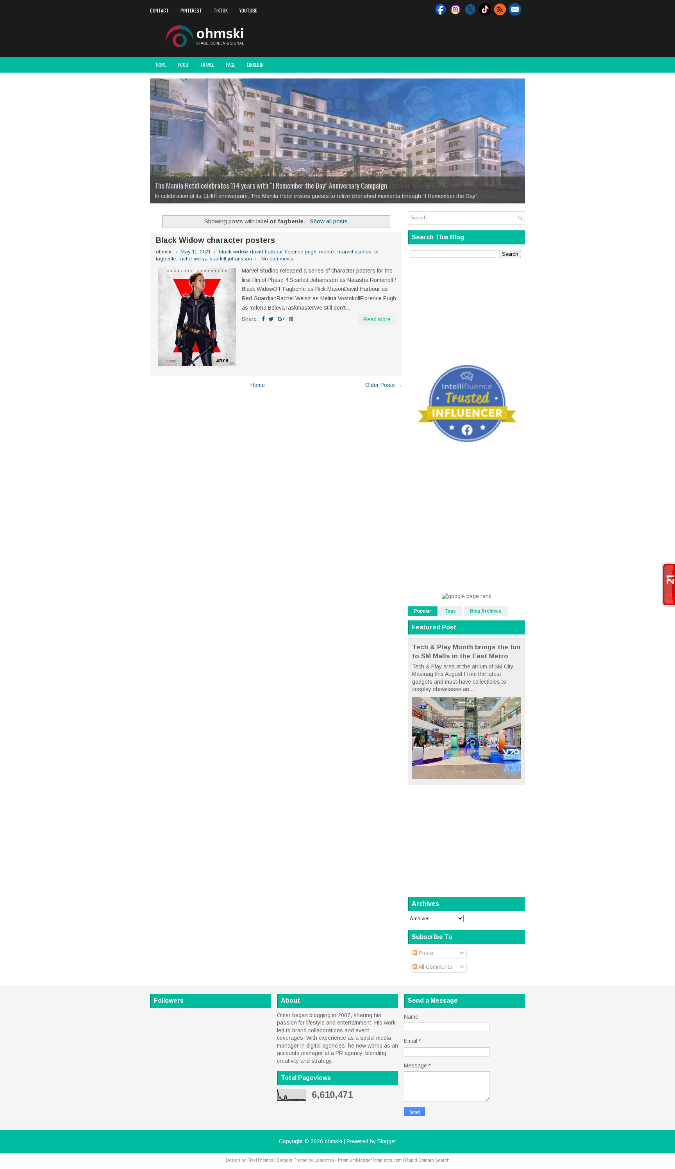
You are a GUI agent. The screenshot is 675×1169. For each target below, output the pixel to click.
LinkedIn (255, 64)
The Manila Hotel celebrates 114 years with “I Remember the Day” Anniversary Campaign (271, 185)
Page (230, 64)
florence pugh (300, 252)
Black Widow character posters (215, 240)
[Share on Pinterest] (291, 319)
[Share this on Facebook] (263, 319)
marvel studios (354, 252)
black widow (233, 252)
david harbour (266, 252)
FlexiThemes (260, 1160)
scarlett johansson (231, 259)
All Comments (434, 967)
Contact (159, 10)
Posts (425, 953)
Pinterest (191, 10)
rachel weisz (193, 259)
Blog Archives (486, 611)
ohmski (333, 1141)
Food (183, 64)
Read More (377, 319)
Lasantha (324, 1160)
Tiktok (221, 10)
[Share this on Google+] (281, 319)
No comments (277, 259)
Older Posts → (383, 385)
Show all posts (328, 221)
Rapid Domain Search (427, 1160)
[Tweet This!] (271, 319)
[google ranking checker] (466, 596)
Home (161, 64)
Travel (207, 64)
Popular (422, 611)
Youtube (248, 10)
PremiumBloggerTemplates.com (370, 1160)
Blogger (386, 1141)
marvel (327, 252)
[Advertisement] (433, 36)
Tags (450, 611)
